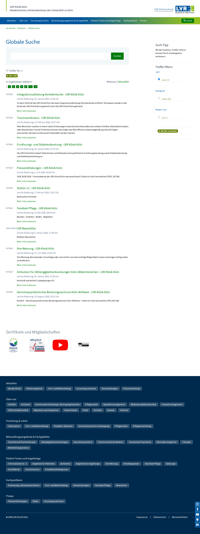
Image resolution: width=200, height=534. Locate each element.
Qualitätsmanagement (114, 404)
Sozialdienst (14, 469)
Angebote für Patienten (44, 463)
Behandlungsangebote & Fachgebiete (27, 437)
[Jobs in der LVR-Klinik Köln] (197, 524)
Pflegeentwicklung (142, 426)
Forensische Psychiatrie (140, 442)
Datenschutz (159, 517)
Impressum (142, 517)
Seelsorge (170, 463)
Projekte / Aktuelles (63, 426)
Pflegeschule (91, 404)
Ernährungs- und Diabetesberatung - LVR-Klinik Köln (49, 145)
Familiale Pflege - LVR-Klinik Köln (37, 208)
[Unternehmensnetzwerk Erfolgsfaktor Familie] (37, 345)
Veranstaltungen (110, 388)
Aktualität (123, 81)
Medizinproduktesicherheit (143, 404)
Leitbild (11, 404)
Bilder (35, 501)
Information (14, 426)
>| (35, 86)
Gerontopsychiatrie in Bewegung (94, 426)
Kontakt (98, 410)
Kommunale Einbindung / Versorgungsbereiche (57, 404)
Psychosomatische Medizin (110, 442)
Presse (9, 496)
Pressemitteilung (131, 388)
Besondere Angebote (166, 442)
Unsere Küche (70, 410)
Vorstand (25, 404)
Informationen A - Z (17, 463)
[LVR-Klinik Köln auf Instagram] (197, 504)
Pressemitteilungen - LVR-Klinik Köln (39, 168)
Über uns (11, 399)
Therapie (186, 442)
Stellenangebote (34, 388)
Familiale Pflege (152, 463)
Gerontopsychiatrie (83, 442)
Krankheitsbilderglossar (56, 469)
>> (30, 86)
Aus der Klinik (14, 388)
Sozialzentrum (32, 469)
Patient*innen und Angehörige (23, 458)
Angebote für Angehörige (88, 463)
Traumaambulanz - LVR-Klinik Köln (38, 118)
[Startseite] (174, 10)
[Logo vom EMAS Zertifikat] (13, 345)
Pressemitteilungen (17, 501)
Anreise (110, 410)
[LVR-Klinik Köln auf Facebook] (197, 509)
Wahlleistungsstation (18, 447)
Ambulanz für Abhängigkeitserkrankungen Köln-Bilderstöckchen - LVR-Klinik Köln (68, 272)
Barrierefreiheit (180, 517)
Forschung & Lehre (16, 421)
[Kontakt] (197, 519)
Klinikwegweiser (131, 463)
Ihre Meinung (112, 463)
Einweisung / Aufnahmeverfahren (23, 485)
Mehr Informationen (26, 110)
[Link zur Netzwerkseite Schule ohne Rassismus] (83, 345)
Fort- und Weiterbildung (59, 388)
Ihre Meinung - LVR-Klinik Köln (35, 249)
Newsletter (121, 485)
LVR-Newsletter (26, 228)
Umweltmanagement (172, 404)
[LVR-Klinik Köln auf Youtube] (197, 514)
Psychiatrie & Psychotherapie (22, 442)
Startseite (21, 28)
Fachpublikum (14, 480)
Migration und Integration (46, 410)
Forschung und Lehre (86, 388)
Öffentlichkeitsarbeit (18, 410)
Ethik (85, 410)
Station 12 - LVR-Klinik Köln (33, 188)
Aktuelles (11, 383)
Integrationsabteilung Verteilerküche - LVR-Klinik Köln (50, 94)
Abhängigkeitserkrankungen (54, 442)
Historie (124, 410)
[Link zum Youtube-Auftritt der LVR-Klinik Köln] (60, 345)
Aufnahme (65, 463)
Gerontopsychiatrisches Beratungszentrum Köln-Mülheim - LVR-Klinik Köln (63, 292)
